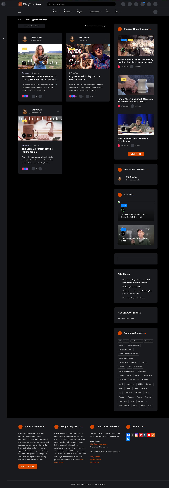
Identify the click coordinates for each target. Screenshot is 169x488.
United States (123, 401)
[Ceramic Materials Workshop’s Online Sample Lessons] (136, 211)
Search (151, 259)
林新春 (143, 406)
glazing (137, 375)
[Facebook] (128, 435)
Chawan (121, 367)
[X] (132, 435)
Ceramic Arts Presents (126, 358)
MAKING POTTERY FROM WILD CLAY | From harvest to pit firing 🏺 (39, 79)
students (138, 393)
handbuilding (147, 375)
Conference (138, 367)
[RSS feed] (153, 435)
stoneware (128, 393)
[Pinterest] (141, 435)
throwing (148, 397)
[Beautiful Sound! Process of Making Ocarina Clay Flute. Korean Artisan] (136, 45)
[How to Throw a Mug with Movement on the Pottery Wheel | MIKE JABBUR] (136, 85)
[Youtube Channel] (149, 435)
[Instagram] (136, 435)
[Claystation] (29, 4)
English (121, 375)
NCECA (140, 384)
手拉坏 (135, 406)
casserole (148, 341)
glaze (129, 375)
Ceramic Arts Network (125, 349)
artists (126, 341)
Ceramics (144, 362)
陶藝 (149, 406)
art (120, 341)
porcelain (149, 384)
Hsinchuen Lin (134, 380)
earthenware (142, 371)
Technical (25, 73)
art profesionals (137, 341)
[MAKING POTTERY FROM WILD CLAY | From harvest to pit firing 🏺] (40, 56)
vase (132, 401)
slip (120, 393)
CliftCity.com (94, 462)
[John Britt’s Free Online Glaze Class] (136, 235)
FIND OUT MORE (27, 466)
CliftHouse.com (95, 459)
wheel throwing (124, 406)
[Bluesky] (128, 439)
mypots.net (130, 384)
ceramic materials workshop (128, 362)
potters (121, 388)
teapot (139, 397)
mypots (121, 384)
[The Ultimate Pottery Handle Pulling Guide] (40, 128)
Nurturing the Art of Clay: (132, 287)
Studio (147, 393)
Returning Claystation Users (133, 298)
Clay (129, 367)
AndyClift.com (95, 457)
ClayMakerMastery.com (98, 444)
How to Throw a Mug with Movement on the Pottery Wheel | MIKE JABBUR (135, 102)
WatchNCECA (142, 401)
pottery (129, 388)
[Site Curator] (25, 39)
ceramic (121, 345)
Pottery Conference (141, 388)
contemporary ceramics (126, 371)
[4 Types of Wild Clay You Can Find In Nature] (88, 56)
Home (20, 20)
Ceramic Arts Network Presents (128, 354)
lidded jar (145, 380)
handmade (122, 380)
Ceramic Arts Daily (133, 345)
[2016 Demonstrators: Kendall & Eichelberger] (136, 124)
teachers (131, 397)
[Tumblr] (145, 435)
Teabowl (121, 397)
